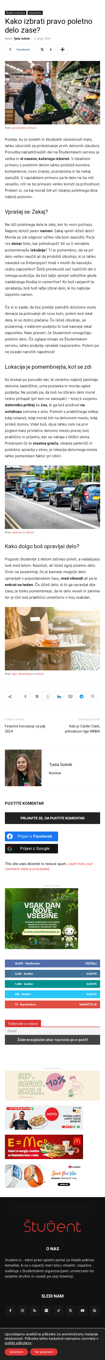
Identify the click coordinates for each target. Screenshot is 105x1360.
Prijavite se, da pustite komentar (52, 818)
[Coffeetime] (52, 1103)
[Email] (70, 696)
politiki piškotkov (18, 1343)
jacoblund (18, 127)
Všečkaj (91, 963)
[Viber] (92, 696)
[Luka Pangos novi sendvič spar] (44, 1132)
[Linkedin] (59, 696)
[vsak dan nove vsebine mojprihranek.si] (41, 947)
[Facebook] (25, 696)
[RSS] (34, 1310)
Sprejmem (16, 1352)
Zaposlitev (35, 12)
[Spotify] (46, 1310)
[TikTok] (58, 1310)
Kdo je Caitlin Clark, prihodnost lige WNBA (82, 729)
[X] (36, 696)
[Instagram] (22, 1310)
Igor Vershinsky (22, 673)
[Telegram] (81, 696)
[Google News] (94, 1310)
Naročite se (88, 1004)
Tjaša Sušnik (22, 38)
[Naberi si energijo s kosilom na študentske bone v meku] (44, 1161)
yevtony (17, 532)
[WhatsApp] (47, 696)
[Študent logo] (52, 1226)
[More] (62, 49)
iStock (32, 127)
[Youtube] (82, 1310)
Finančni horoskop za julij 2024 (25, 729)
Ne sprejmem (44, 1352)
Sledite (91, 973)
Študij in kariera (15, 12)
